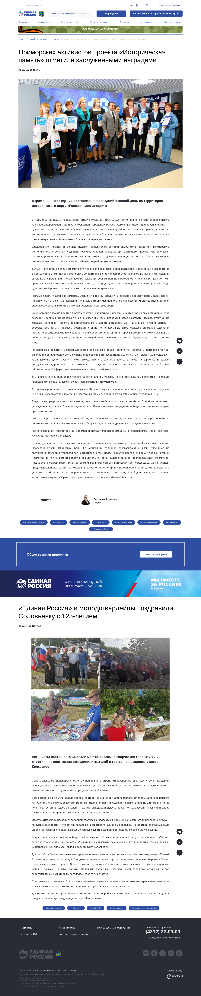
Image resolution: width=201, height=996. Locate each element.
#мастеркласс (116, 908)
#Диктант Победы (123, 522)
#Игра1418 (58, 522)
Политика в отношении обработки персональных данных (46, 983)
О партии (22, 22)
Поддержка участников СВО (100, 29)
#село (76, 908)
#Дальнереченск (54, 908)
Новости (54, 39)
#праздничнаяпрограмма (144, 908)
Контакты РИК (29, 934)
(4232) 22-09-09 (163, 932)
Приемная (124, 22)
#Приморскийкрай (101, 529)
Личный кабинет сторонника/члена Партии (156, 13)
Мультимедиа (147, 22)
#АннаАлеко (172, 522)
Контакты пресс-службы (74, 934)
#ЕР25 (101, 522)
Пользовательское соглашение (33, 978)
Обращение (111, 13)
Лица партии (44, 22)
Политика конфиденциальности (34, 981)
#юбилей (95, 908)
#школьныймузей (149, 522)
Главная (22, 39)
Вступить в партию (172, 22)
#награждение (79, 522)
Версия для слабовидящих (169, 5)
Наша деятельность (70, 22)
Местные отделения (99, 22)
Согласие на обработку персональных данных (41, 986)
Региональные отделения (113, 927)
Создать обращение (156, 554)
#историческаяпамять (33, 522)
